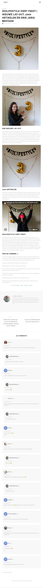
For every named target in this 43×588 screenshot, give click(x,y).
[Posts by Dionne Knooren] (3, 23)
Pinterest (30, 285)
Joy (8, 543)
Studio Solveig (29, 580)
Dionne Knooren (7, 23)
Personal (4, 8)
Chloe (9, 427)
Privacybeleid (14, 580)
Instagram (26, 285)
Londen (18, 243)
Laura (9, 443)
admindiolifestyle (13, 356)
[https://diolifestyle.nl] (13, 306)
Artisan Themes (21, 580)
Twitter (21, 285)
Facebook (17, 285)
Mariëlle (10, 499)
